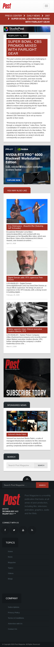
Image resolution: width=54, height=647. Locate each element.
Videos (11, 573)
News (10, 557)
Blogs (10, 579)
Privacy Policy (14, 613)
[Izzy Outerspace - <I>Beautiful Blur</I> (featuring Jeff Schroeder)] (27, 211)
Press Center (13, 15)
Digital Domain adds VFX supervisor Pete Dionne (25, 278)
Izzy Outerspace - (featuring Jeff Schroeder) (25, 227)
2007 (47, 15)
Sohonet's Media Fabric (17, 434)
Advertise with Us (15, 624)
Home (10, 552)
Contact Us (12, 629)
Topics (10, 568)
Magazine (12, 563)
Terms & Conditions (16, 618)
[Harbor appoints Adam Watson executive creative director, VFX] (27, 314)
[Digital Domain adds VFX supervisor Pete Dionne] (27, 263)
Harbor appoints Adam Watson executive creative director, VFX (25, 330)
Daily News (34, 15)
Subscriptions (13, 607)
